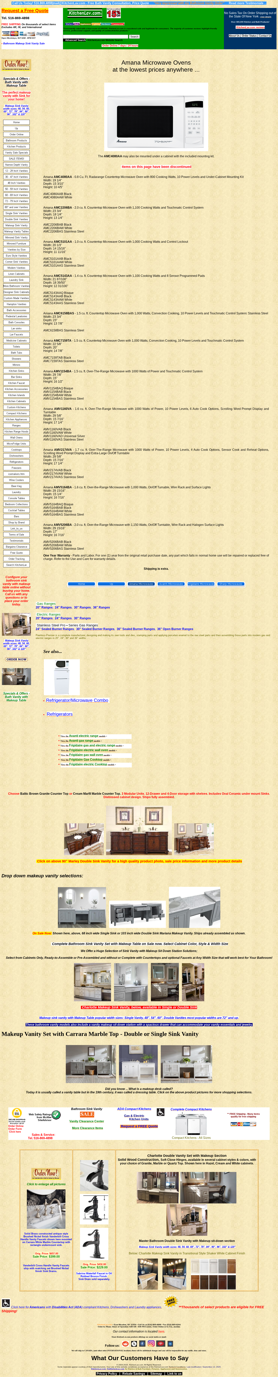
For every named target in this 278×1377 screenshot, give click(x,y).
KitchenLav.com (104, 1325)
